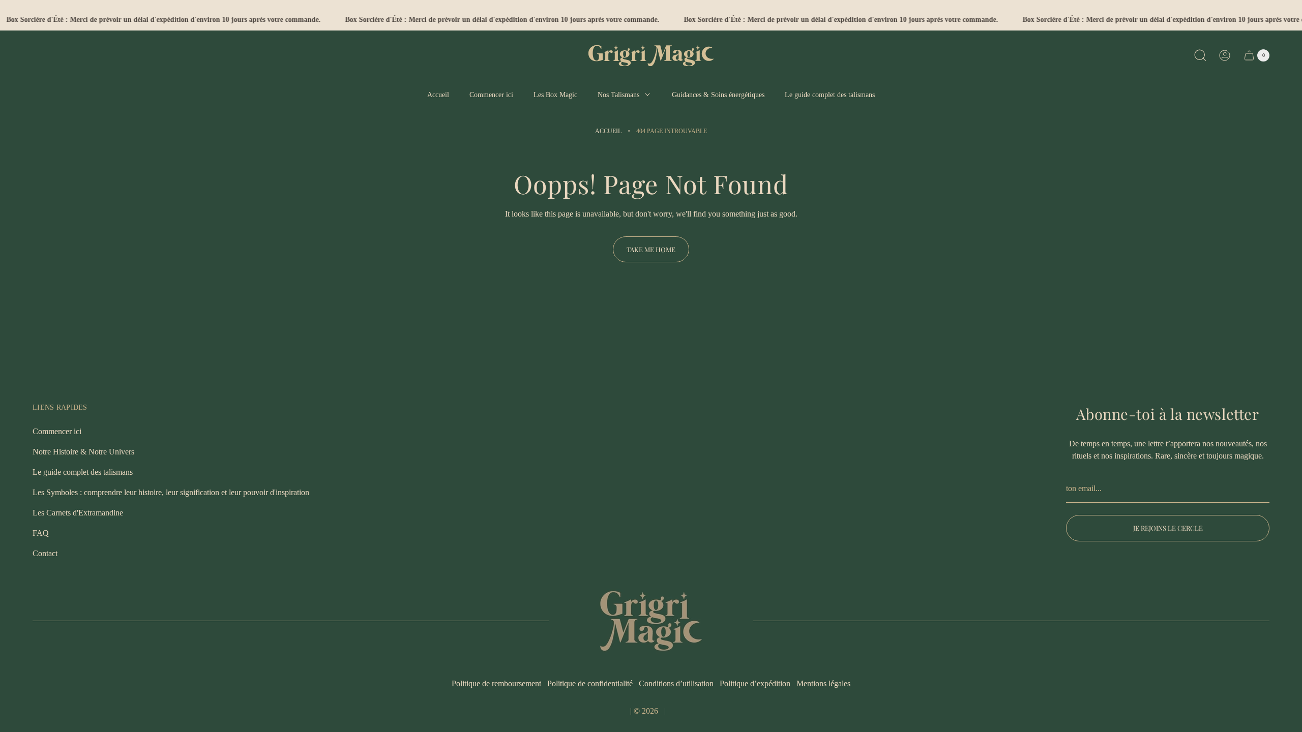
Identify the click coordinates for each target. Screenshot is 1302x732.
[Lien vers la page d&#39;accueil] (651, 621)
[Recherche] (1200, 55)
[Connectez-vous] (1225, 55)
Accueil (608, 131)
